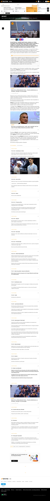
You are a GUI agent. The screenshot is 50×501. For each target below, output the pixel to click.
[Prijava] (41, 1)
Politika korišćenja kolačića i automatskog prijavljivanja (31, 489)
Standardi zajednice (19, 489)
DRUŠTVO (14, 481)
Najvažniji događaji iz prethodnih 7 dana (20, 9)
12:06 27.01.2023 (14, 36)
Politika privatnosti (44, 489)
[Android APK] (4, 495)
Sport (14, 446)
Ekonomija (9, 481)
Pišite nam (12, 489)
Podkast (26, 481)
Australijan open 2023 (22, 446)
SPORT (12, 88)
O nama (2, 489)
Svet (2, 481)
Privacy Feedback (3, 491)
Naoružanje (19, 481)
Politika (5, 481)
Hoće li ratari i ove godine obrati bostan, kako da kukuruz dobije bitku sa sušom (9, 9)
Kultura (30, 481)
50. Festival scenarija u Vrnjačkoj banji (32, 9)
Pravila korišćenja (7, 489)
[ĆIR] (46, 1)
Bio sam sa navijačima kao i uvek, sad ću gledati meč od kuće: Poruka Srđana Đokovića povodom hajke (24, 127)
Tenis (17, 446)
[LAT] (48, 1)
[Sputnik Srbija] (4, 2)
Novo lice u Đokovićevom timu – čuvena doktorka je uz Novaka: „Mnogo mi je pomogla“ (24, 90)
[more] (38, 66)
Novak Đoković (28, 446)
